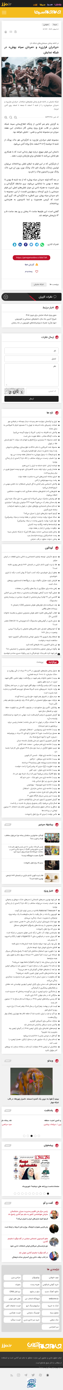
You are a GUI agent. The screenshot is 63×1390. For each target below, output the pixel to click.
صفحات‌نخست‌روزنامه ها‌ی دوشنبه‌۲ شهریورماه (40, 1186)
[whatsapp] (42, 244)
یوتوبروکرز (35, 1277)
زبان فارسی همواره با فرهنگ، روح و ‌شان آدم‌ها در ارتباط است (26, 1227)
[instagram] (20, 1375)
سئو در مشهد (34, 1291)
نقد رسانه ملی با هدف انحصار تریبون (27, 1120)
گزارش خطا (29, 265)
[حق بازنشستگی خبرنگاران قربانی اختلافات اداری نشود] (54, 1242)
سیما (55, 24)
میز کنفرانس (53, 1327)
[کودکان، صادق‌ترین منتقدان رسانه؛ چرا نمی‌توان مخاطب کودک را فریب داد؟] (51, 838)
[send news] (11, 32)
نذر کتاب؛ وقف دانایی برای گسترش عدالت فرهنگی (30, 1257)
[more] (7, 824)
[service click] (35, 5)
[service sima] (42, 5)
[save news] (15, 32)
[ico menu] (5, 12)
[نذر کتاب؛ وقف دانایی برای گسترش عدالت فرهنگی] (54, 1256)
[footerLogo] (42, 1345)
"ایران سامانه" (44, 1368)
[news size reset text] (10, 118)
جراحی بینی (15, 1277)
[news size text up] (5, 118)
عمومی (46, 24)
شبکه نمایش (39, 284)
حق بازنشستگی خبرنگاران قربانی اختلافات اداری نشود (29, 1246)
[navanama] (58, 5)
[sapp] (49, 1375)
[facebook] (26, 244)
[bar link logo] (6, 4)
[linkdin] (20, 244)
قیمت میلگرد (15, 1320)
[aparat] (42, 1375)
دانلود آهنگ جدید (51, 1291)
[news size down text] (15, 118)
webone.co (53, 1298)
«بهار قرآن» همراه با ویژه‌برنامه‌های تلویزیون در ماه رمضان (33, 323)
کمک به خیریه (53, 1305)
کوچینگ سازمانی (33, 1313)
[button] (39, 1136)
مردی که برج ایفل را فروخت (33, 862)
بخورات (17, 1284)
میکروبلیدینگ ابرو (32, 1305)
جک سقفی (54, 1320)
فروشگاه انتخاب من (32, 1298)
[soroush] (14, 244)
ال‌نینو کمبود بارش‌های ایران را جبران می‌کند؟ (32, 1218)
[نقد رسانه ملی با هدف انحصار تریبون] (48, 1123)
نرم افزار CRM (15, 1291)
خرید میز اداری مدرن (31, 1320)
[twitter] (31, 244)
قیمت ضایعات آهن (13, 1305)
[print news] (5, 32)
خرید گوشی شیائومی (50, 1284)
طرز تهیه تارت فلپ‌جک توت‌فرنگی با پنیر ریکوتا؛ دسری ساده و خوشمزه (30, 653)
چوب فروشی (53, 1277)
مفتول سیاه (54, 1313)
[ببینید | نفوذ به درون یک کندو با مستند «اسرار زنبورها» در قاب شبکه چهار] (31, 1081)
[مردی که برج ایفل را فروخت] (51, 865)
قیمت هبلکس (14, 1313)
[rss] (13, 1375)
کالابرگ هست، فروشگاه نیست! (32, 855)
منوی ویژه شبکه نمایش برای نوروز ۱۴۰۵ (41, 315)
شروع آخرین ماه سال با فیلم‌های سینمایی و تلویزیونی (35, 319)
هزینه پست (34, 1284)
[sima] (47, 12)
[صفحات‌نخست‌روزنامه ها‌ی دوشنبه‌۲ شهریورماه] (31, 1167)
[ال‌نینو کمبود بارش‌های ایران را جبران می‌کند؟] (54, 1215)
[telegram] (37, 244)
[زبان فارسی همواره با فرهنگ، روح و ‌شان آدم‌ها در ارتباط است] (54, 1228)
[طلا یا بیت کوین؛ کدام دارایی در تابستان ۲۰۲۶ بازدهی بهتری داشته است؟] (51, 878)
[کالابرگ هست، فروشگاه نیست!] (51, 851)
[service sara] (50, 5)
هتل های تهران (14, 1298)
